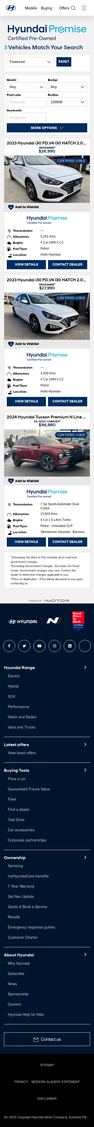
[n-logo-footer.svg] (54, 621)
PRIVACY (21, 1081)
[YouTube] (39, 646)
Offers (64, 7)
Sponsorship (18, 993)
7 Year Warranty (21, 886)
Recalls (14, 916)
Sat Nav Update (21, 896)
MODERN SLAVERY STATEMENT (56, 1081)
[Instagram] (54, 646)
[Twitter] (24, 646)
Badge (53, 80)
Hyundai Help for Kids (26, 1014)
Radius (53, 95)
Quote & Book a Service (27, 906)
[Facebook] (9, 646)
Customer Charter (23, 937)
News (12, 983)
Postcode (14, 95)
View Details (26, 264)
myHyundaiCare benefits (28, 875)
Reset (63, 62)
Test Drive (16, 819)
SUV (11, 696)
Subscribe (16, 973)
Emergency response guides (31, 927)
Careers (14, 1004)
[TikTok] (85, 646)
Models (31, 7)
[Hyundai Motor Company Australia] (23, 622)
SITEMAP (47, 1065)
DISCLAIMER (47, 1098)
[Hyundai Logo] (11, 7)
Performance (18, 706)
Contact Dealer (67, 264)
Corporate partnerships (27, 840)
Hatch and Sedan (22, 716)
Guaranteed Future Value (29, 788)
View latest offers (22, 752)
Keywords (14, 110)
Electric (14, 675)
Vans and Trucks (21, 727)
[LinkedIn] (69, 646)
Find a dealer (19, 809)
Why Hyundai (19, 963)
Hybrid (13, 686)
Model (11, 80)
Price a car (17, 778)
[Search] (73, 8)
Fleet (12, 799)
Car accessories (21, 829)
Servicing (15, 865)
